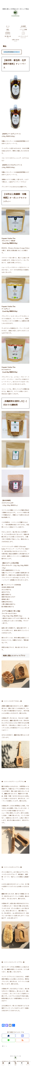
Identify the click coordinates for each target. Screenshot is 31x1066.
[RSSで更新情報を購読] (22, 1040)
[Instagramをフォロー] (22, 1036)
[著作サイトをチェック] (8, 1036)
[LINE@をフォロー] (8, 1040)
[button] (27, 553)
